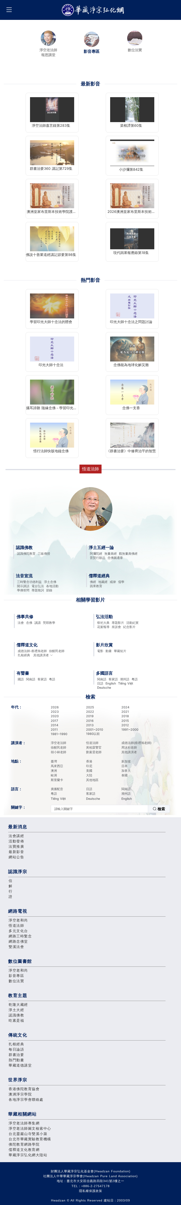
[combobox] (110, 809)
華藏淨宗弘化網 (94, 10)
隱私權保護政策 (90, 1191)
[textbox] (99, 809)
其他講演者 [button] (41, 655)
